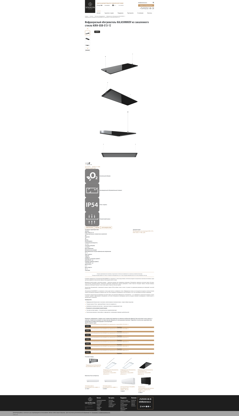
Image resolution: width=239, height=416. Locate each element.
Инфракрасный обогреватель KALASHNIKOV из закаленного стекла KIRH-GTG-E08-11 (107, 328)
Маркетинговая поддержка (123, 409)
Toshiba (98, 405)
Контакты (149, 13)
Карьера (133, 404)
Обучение (122, 407)
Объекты (133, 401)
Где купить (87, 166)
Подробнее (119, 327)
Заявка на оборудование (146, 5)
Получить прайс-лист (90, 168)
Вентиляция (99, 401)
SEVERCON (133, 400)
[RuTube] (148, 406)
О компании (140, 13)
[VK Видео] (146, 406)
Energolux (99, 404)
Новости (133, 403)
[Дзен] (150, 406)
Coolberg (99, 410)
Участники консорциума (111, 401)
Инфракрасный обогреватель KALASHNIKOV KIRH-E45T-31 (93, 365)
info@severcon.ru (142, 2)
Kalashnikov (99, 407)
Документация (123, 405)
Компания (133, 398)
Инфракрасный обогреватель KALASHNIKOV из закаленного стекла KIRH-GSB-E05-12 (107, 341)
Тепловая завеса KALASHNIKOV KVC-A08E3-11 (92, 386)
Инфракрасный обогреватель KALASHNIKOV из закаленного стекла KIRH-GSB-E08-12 (107, 346)
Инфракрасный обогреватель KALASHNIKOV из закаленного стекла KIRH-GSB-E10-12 (107, 350)
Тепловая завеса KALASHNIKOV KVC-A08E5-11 (110, 386)
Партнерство (130, 13)
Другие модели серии (106, 227)
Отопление (99, 403)
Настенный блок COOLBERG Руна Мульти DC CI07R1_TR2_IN (127, 388)
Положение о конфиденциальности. (61, 413)
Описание (97, 227)
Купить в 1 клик (96, 166)
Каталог (99, 13)
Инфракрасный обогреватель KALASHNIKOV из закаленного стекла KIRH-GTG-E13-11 (107, 337)
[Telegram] (142, 406)
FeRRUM (98, 408)
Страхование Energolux (125, 401)
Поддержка (120, 13)
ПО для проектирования (123, 404)
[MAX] (140, 406)
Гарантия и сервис (109, 13)
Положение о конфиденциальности (89, 409)
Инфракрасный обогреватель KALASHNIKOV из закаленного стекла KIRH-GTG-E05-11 (107, 324)
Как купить (111, 398)
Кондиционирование (101, 400)
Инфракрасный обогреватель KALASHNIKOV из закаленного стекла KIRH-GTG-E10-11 (107, 333)
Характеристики (89, 227)
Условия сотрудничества (112, 403)
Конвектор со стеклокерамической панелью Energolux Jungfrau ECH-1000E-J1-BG (146, 389)
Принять (15, 414)
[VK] (144, 406)
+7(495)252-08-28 (147, 8)
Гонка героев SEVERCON (111, 406)
